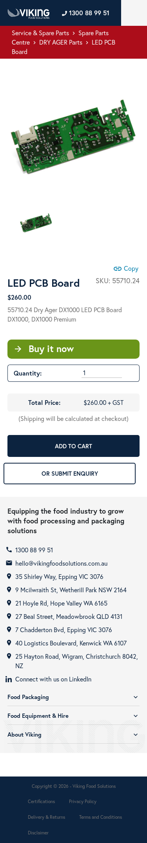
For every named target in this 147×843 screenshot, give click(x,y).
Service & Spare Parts (40, 33)
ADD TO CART (73, 446)
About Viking (73, 734)
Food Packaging (73, 697)
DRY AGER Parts (60, 42)
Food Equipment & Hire (73, 716)
